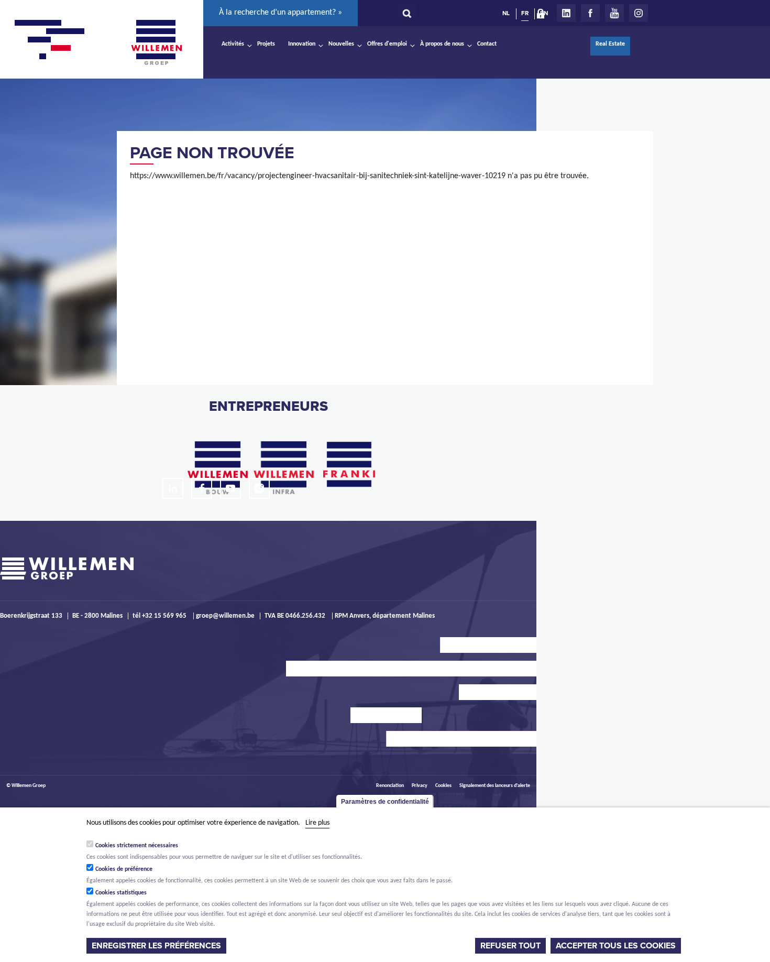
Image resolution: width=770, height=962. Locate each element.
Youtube (614, 13)
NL (506, 13)
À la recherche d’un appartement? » (280, 12)
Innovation (301, 44)
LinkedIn (566, 13)
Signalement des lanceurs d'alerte (494, 786)
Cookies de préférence (123, 869)
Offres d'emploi (387, 44)
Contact (487, 44)
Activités (233, 44)
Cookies (443, 786)
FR (525, 13)
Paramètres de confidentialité (385, 801)
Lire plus (317, 823)
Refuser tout (510, 946)
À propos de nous (442, 44)
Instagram (638, 13)
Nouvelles (341, 44)
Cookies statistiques (121, 893)
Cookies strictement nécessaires (136, 846)
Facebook (590, 13)
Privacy (419, 786)
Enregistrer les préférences (156, 946)
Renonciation (390, 786)
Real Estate (610, 44)
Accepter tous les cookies (616, 946)
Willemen (156, 42)
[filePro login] (543, 15)
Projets (266, 44)
